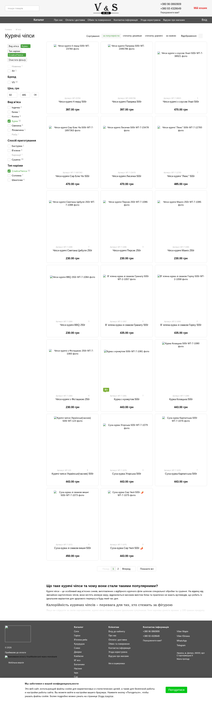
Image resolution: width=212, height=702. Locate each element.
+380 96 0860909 (170, 4)
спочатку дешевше (132, 36)
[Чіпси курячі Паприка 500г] (126, 69)
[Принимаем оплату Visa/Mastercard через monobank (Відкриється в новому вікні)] (31, 657)
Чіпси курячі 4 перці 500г (72, 101)
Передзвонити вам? (169, 12)
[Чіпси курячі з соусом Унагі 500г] (181, 69)
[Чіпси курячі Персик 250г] (126, 218)
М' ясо (77, 660)
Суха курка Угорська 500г (126, 473)
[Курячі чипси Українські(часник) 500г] (72, 441)
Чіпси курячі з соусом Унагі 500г (181, 101)
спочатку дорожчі (154, 36)
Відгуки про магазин (174, 20)
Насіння (78, 668)
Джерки (77, 652)
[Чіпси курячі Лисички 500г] (126, 143)
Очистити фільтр (17, 60)
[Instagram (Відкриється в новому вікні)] (6, 20)
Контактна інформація (126, 20)
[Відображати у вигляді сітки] (200, 36)
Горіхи (77, 635)
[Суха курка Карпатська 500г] (181, 441)
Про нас (58, 20)
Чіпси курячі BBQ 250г (72, 324)
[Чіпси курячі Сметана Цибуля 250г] (72, 218)
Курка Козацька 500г (181, 399)
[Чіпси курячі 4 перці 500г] (72, 69)
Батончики (79, 664)
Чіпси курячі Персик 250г (127, 250)
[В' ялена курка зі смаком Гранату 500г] (126, 292)
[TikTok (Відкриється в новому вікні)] (10, 20)
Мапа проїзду (183, 659)
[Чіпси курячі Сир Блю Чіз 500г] (72, 143)
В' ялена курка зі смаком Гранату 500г (126, 324)
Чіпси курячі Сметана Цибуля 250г (72, 250)
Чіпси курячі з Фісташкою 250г (72, 399)
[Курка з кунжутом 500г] (126, 367)
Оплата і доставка (75, 20)
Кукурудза (79, 644)
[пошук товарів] (36, 8)
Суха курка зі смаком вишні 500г (72, 548)
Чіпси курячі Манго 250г (180, 250)
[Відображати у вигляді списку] (205, 36)
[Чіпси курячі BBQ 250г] (72, 292)
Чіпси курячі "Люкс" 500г (181, 176)
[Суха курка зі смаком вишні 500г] (72, 515)
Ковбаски (78, 656)
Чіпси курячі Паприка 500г (126, 101)
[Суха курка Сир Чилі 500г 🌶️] (126, 515)
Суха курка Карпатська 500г (181, 473)
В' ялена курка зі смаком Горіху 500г (180, 324)
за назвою (171, 36)
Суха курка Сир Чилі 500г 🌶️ (126, 548)
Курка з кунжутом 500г (126, 399)
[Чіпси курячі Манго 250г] (181, 218)
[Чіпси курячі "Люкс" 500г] (181, 143)
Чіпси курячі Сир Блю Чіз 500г (72, 176)
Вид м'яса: (14, 46)
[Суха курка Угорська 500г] (126, 441)
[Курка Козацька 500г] (181, 367)
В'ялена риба (80, 639)
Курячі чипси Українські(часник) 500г (72, 473)
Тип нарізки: (15, 51)
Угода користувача (150, 20)
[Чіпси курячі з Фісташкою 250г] (72, 367)
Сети (76, 631)
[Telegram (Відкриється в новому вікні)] (14, 20)
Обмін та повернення (99, 20)
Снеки (77, 648)
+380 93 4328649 (170, 8)
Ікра (76, 672)
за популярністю (111, 36)
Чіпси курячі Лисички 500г (126, 176)
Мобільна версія (16, 663)
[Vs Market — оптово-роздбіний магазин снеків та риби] (18, 633)
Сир (76, 677)
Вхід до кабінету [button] (116, 631)
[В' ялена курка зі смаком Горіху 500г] (181, 292)
